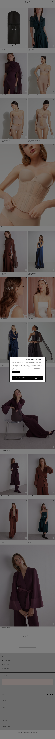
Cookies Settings (20, 377)
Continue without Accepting (33, 359)
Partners (16, 371)
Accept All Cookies (36, 378)
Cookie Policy (28, 366)
